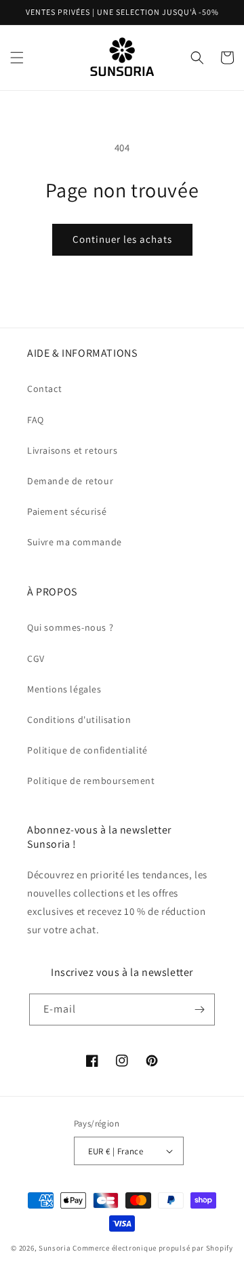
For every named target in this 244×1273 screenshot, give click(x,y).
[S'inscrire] (199, 1009)
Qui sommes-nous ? (70, 627)
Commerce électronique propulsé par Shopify (152, 1248)
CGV (36, 658)
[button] (17, 58)
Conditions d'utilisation (79, 719)
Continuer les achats (122, 239)
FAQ (35, 420)
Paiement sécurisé (66, 511)
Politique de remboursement (91, 781)
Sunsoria (55, 1248)
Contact (44, 389)
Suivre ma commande (74, 542)
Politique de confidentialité (87, 750)
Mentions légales (64, 689)
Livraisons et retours (72, 450)
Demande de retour (70, 481)
